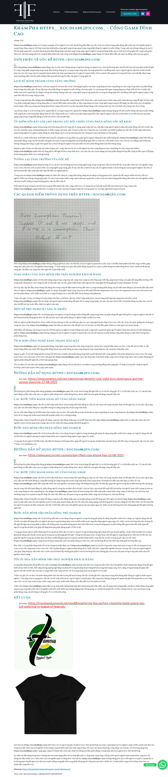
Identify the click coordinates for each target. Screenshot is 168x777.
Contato (110, 12)
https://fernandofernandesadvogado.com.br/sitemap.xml (46, 769)
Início (56, 12)
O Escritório (71, 12)
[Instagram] (148, 13)
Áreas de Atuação (92, 12)
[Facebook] (143, 13)
